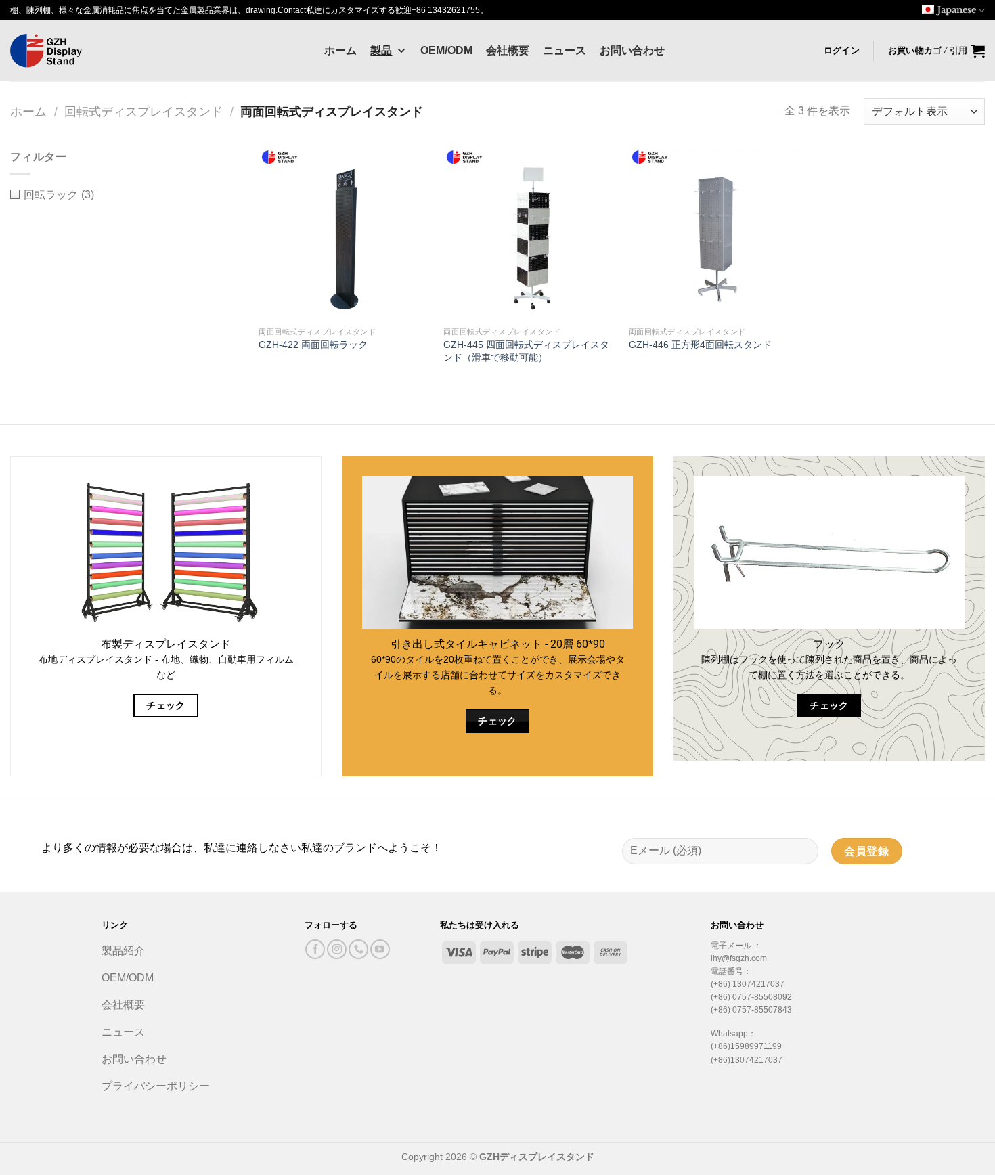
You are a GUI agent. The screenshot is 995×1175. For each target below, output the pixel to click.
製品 (381, 50)
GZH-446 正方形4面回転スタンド (700, 344)
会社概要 (507, 50)
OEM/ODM (446, 50)
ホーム (340, 50)
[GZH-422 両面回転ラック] (344, 234)
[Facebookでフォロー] (315, 949)
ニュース (564, 50)
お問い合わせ (632, 50)
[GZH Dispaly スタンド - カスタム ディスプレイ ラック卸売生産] (78, 50)
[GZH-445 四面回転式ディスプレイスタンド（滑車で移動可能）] (529, 234)
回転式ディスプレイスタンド (143, 111)
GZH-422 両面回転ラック (313, 344)
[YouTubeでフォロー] (380, 949)
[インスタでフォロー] (337, 949)
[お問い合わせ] (358, 949)
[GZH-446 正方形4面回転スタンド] (715, 234)
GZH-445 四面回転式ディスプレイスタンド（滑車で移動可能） (526, 351)
